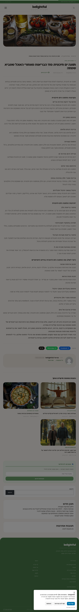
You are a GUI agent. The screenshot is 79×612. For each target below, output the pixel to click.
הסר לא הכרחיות (60, 603)
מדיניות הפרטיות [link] (70, 607)
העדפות (48, 603)
